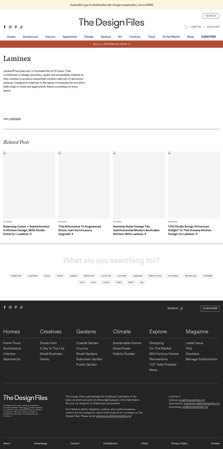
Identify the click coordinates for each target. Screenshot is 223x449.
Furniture (16, 276)
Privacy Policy (179, 443)
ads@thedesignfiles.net (195, 407)
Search (210, 16)
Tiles (81, 282)
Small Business (51, 354)
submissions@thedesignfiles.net (113, 416)
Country (82, 349)
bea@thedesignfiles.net (192, 400)
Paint (131, 282)
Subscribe (208, 37)
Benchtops (155, 276)
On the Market (171, 37)
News (190, 37)
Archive (215, 443)
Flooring (173, 276)
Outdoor (106, 276)
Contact (75, 443)
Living (60, 276)
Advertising (40, 443)
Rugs (47, 276)
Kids (93, 282)
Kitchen (122, 276)
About (6, 443)
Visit (12, 119)
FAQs (144, 443)
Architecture (30, 37)
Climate (88, 37)
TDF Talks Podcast (162, 365)
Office (106, 282)
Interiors (50, 37)
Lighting (32, 276)
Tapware (207, 276)
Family (44, 359)
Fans (118, 282)
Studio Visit (48, 343)
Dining (73, 276)
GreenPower (122, 349)
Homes (11, 37)
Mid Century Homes (164, 354)
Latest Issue (194, 343)
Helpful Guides (124, 354)
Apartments (70, 37)
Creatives (135, 37)
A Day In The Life (52, 349)
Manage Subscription (201, 359)
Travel (151, 37)
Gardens (106, 37)
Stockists (192, 354)
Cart (196, 27)
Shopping (156, 343)
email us (27, 407)
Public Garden (86, 365)
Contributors (110, 443)
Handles (137, 276)
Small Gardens (86, 354)
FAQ (189, 349)
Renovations (158, 359)
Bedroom (89, 276)
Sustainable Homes (127, 343)
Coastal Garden (87, 343)
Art (120, 37)
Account (213, 27)
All (142, 282)
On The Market (160, 349)
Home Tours (12, 343)
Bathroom (190, 276)
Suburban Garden (89, 359)
